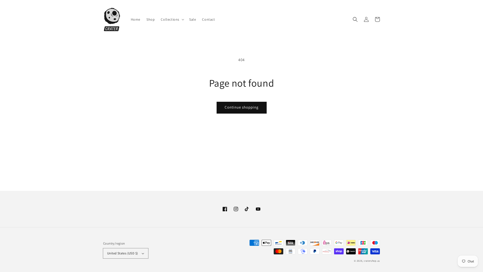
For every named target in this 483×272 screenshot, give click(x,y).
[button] (355, 19)
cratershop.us (372, 260)
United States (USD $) (122, 253)
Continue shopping (242, 107)
